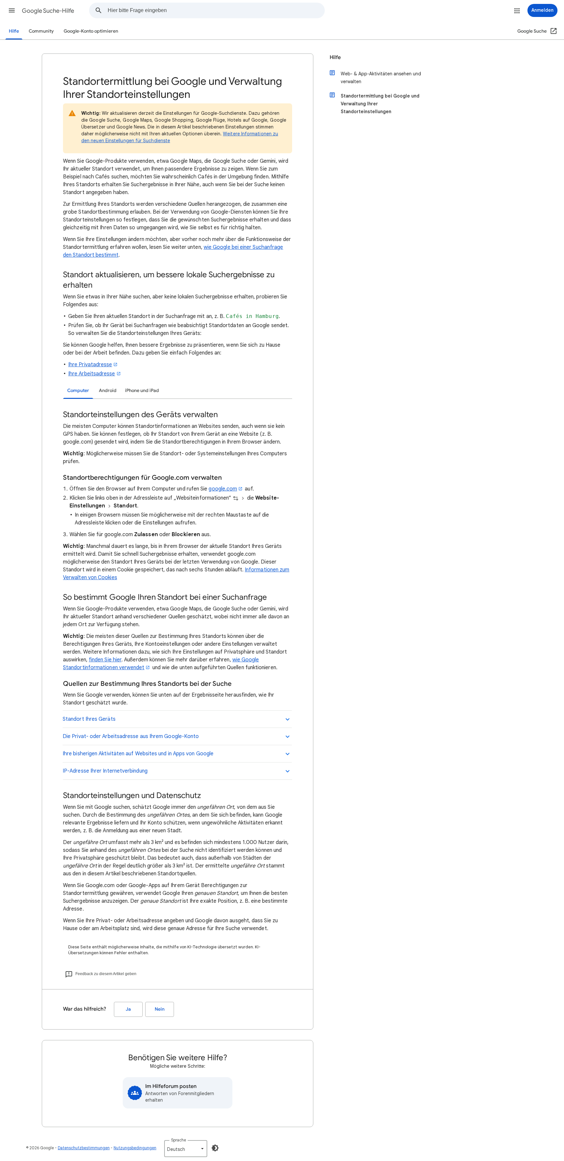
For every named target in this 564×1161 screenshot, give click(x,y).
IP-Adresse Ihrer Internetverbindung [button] (105, 771)
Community (41, 31)
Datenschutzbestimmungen (84, 1147)
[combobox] (216, 10)
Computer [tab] (78, 390)
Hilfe (14, 31)
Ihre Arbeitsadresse (91, 373)
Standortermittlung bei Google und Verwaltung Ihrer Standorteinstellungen (380, 103)
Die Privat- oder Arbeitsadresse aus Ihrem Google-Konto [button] (131, 736)
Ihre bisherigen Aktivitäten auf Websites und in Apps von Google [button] (138, 753)
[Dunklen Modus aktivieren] (215, 1148)
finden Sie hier (105, 659)
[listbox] (185, 1148)
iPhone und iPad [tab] (142, 390)
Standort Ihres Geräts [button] (89, 719)
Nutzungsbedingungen (135, 1147)
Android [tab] (108, 390)
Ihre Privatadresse (90, 364)
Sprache (178, 1140)
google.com (223, 489)
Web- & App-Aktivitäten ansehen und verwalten (381, 77)
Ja (128, 1009)
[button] (12, 10)
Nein (159, 1009)
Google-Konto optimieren (91, 31)
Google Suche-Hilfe (48, 10)
